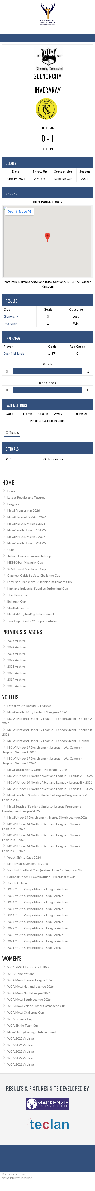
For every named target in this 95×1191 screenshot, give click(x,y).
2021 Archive (16, 666)
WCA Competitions (20, 974)
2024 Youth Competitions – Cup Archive (35, 909)
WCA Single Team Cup (23, 1025)
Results (43, 413)
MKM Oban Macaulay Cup (25, 562)
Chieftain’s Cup (17, 595)
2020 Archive (16, 673)
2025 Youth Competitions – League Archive (37, 889)
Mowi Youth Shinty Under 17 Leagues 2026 (37, 712)
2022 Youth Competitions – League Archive (37, 928)
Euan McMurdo (14, 353)
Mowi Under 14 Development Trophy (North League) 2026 (47, 817)
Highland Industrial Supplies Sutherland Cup (37, 588)
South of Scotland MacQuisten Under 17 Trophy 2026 (44, 870)
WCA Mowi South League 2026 (29, 999)
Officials (12, 432)
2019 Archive (16, 679)
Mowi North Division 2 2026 (26, 536)
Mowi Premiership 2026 (23, 510)
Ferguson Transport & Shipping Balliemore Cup (39, 582)
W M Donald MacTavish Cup (26, 569)
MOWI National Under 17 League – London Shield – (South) (48, 741)
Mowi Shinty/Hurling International (30, 614)
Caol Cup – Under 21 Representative (32, 621)
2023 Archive (16, 653)
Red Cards (77, 346)
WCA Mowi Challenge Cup (25, 1012)
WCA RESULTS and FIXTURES (28, 967)
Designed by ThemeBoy (17, 1178)
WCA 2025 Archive (20, 1038)
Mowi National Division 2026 (26, 517)
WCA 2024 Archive (20, 1045)
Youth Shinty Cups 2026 (24, 857)
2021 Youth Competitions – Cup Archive (35, 947)
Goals (52, 346)
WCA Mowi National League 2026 (30, 986)
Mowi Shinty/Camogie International (31, 1032)
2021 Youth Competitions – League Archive (37, 941)
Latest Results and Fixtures (26, 497)
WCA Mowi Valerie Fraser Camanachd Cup (36, 1006)
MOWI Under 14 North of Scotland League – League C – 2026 (50, 789)
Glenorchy (11, 316)
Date (9, 413)
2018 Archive (16, 686)
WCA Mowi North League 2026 (28, 993)
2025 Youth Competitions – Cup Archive (35, 896)
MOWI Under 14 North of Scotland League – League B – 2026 (49, 782)
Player (8, 346)
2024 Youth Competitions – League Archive (37, 902)
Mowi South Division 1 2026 (26, 530)
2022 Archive (16, 660)
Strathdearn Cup (18, 608)
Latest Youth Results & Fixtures (29, 706)
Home (27, 413)
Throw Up (80, 413)
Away (58, 413)
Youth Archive (17, 883)
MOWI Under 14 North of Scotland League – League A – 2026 (50, 776)
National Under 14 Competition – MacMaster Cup (41, 877)
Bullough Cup (16, 601)
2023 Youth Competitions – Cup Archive (35, 922)
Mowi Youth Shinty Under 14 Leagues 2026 (37, 769)
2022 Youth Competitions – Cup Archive (35, 935)
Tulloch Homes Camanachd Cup (29, 556)
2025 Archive (16, 640)
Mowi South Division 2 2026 (26, 543)
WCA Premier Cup (20, 1019)
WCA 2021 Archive (20, 1064)
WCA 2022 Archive (20, 1058)
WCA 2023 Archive (20, 1051)
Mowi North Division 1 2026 (26, 523)
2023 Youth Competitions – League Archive (37, 915)
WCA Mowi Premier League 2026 (30, 980)
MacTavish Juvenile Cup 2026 (27, 863)
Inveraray (10, 323)
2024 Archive (16, 647)
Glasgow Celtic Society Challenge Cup (33, 575)
